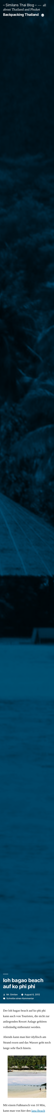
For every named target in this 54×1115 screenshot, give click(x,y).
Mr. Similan (12, 994)
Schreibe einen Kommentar (20, 998)
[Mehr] (42, 15)
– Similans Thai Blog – (19, 5)
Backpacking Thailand (21, 14)
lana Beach (38, 1111)
